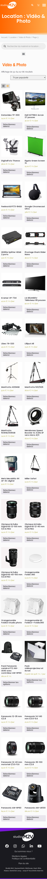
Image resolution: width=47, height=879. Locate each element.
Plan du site (23, 863)
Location (13, 37)
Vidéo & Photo (25, 37)
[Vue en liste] (8, 86)
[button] (44, 5)
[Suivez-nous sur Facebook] (7, 846)
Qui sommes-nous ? (23, 851)
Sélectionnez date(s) (9, 125)
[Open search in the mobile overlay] (23, 46)
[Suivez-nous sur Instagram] (15, 846)
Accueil (4, 37)
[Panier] (38, 5)
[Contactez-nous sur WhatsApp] (23, 846)
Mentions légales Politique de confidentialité (23, 857)
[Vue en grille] (3, 86)
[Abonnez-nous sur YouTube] (39, 846)
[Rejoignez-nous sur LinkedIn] (31, 846)
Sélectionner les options (10, 683)
